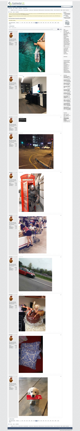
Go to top (70, 428)
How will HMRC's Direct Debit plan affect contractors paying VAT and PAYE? (67, 96)
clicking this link (22, 13)
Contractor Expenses (66, 46)
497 (36, 22)
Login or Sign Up (11, 6)
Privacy (66, 428)
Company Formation (66, 66)
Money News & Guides (67, 41)
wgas (69, 121)
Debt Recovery (66, 67)
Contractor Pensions (66, 68)
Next (10, 23)
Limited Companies (66, 36)
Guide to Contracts (66, 42)
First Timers (65, 31)
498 (38, 22)
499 (41, 22)
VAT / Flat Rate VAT (66, 39)
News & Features (66, 30)
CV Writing (65, 52)
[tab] (10, 27)
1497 (55, 22)
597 (50, 22)
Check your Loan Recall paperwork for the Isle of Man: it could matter (67, 84)
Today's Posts (10, 8)
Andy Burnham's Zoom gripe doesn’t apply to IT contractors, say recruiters (67, 80)
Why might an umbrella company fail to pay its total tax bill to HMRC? (67, 90)
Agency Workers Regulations (66, 34)
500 (43, 22)
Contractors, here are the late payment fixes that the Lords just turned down (67, 93)
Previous (17, 22)
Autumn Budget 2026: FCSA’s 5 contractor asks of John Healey (67, 77)
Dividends (65, 37)
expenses (65, 115)
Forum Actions (25, 8)
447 (24, 22)
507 (45, 22)
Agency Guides (66, 53)
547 (48, 22)
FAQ (13, 8)
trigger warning (65, 121)
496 (34, 22)
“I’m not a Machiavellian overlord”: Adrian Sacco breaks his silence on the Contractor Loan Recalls (67, 104)
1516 (58, 22)
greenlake (10, 31)
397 (22, 22)
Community (20, 8)
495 (31, 22)
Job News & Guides (66, 40)
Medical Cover (66, 69)
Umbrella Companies (66, 70)
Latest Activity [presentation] (14, 27)
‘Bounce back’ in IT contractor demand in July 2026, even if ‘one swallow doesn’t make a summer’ (67, 108)
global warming (67, 115)
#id (60, 31)
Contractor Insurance (66, 61)
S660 (66, 32)
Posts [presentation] (10, 27)
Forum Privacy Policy (26, 14)
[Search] (71, 6)
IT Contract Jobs (66, 48)
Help (16, 6)
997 (52, 22)
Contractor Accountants (67, 71)
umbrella (67, 121)
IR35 (64, 32)
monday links (66, 119)
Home (64, 29)
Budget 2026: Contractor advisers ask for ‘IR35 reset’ (67, 87)
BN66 (68, 32)
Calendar (16, 8)
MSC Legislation (66, 35)
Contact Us (62, 428)
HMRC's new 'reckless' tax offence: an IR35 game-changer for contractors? (67, 100)
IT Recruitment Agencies (67, 72)
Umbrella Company (66, 38)
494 (29, 22)
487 (26, 22)
